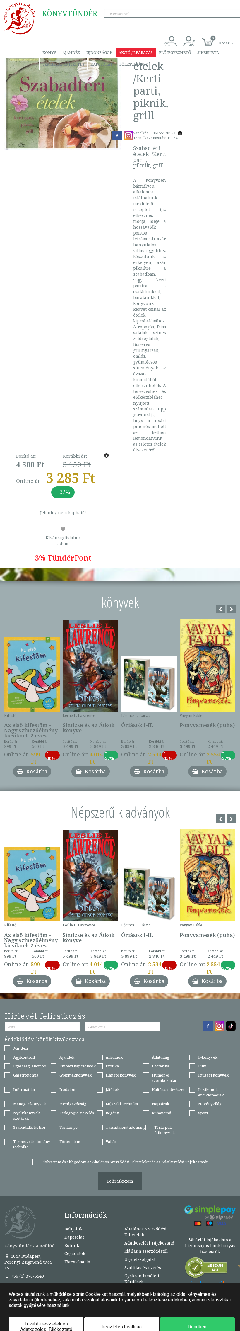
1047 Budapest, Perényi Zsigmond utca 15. (28, 1262)
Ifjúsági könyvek (213, 1075)
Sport (203, 1113)
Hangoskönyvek (121, 1075)
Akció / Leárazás (136, 52)
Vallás (111, 1141)
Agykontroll (24, 1057)
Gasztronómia (25, 1075)
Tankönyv (68, 1127)
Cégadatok (74, 1253)
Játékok (112, 1089)
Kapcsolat (101, 64)
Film (202, 1066)
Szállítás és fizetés (63, 64)
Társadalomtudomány (125, 1127)
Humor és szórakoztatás (164, 1077)
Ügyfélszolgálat (139, 1259)
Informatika (24, 1089)
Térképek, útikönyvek (164, 1130)
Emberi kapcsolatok (77, 1066)
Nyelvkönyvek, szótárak (27, 1115)
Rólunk (71, 1245)
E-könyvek (207, 1057)
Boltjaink (73, 1229)
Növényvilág (210, 1103)
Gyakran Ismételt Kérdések (141, 1278)
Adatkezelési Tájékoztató (149, 1243)
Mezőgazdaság (72, 1103)
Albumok (114, 1057)
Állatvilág (160, 1057)
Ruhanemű (161, 1113)
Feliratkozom (120, 1181)
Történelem (69, 1141)
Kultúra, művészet (168, 1089)
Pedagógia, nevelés (76, 1113)
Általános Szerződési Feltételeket (121, 1161)
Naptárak (160, 1103)
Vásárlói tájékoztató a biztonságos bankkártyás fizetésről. (210, 1245)
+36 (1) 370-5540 (27, 1276)
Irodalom (67, 1089)
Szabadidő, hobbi (29, 1127)
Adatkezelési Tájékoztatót (184, 1161)
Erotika (112, 1066)
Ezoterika (160, 1066)
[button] (219, 39)
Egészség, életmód (29, 1066)
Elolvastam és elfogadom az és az (124, 1161)
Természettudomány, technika (32, 1144)
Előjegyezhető (175, 52)
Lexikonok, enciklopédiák (211, 1092)
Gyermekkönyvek (75, 1075)
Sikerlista (208, 52)
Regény (112, 1113)
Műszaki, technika (122, 1103)
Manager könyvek (29, 1103)
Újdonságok (99, 52)
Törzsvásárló (133, 64)
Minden (20, 1048)
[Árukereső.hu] (206, 1269)
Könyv (49, 52)
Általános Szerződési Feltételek (145, 1231)
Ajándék (71, 52)
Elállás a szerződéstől (146, 1251)
